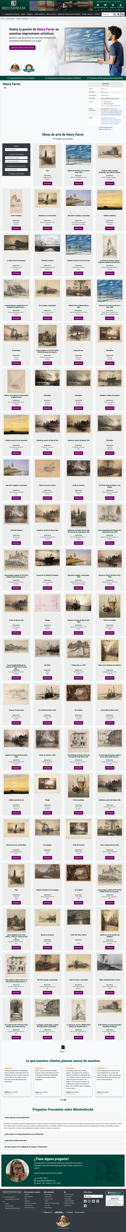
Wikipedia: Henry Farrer (105, 129)
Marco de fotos (51, 14)
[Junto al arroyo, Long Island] (78, 963)
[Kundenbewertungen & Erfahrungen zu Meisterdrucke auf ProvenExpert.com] (29, 68)
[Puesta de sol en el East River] (16, 828)
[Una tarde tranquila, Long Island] (16, 467)
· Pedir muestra (48, 1207)
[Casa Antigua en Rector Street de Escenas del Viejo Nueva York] (78, 741)
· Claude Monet (68, 1196)
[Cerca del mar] (78, 333)
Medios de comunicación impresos (69, 14)
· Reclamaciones (28, 1205)
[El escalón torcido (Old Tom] (16, 1011)
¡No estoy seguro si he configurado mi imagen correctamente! (26, 1147)
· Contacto (26, 1194)
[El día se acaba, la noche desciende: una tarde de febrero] (109, 152)
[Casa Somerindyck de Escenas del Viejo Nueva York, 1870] (109, 513)
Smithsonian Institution (107, 120)
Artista (23, 14)
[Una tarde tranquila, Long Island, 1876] (78, 557)
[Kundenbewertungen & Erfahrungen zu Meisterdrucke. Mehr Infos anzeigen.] (115, 1198)
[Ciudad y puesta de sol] (16, 784)
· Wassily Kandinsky (69, 1201)
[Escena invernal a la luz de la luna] (78, 244)
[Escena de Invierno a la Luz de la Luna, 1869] (78, 155)
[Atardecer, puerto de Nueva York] (47, 423)
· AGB (25, 1199)
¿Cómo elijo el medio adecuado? (16, 1140)
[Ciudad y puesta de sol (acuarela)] (16, 424)
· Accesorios (47, 1205)
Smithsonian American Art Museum (110, 124)
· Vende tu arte (47, 1196)
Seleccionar (47, 183)
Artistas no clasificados (22, 18)
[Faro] (47, 156)
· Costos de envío (48, 1199)
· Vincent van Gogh (68, 1194)
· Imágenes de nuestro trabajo (51, 1203)
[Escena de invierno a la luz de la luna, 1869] (109, 290)
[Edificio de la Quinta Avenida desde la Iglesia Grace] (16, 381)
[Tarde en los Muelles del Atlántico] (109, 651)
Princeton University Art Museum (112, 122)
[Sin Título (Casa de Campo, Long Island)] (109, 468)
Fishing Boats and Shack (114, 115)
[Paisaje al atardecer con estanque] (47, 871)
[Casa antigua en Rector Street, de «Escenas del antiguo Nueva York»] (16, 966)
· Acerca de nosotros (29, 1207)
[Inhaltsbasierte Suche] (118, 14)
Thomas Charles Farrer (115, 105)
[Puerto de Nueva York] (16, 603)
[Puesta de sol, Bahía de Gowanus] (47, 558)
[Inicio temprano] (16, 201)
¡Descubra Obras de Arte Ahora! (22, 48)
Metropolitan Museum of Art (108, 118)
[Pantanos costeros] (47, 243)
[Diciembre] (47, 378)
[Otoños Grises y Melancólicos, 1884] (78, 288)
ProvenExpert (13, 1092)
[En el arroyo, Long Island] (47, 288)
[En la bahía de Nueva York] (47, 692)
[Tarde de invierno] (78, 468)
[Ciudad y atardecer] (109, 200)
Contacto (97, 14)
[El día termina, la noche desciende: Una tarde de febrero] (109, 1006)
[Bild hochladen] (123, 14)
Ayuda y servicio (87, 14)
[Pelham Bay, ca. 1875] (78, 649)
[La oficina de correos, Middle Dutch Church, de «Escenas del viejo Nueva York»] (78, 1011)
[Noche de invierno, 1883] (47, 739)
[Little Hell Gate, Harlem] (78, 917)
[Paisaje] (47, 603)
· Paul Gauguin (67, 1199)
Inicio (2, 18)
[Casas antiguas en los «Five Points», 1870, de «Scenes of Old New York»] (16, 921)
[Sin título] (47, 648)
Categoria (30, 14)
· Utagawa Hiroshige (69, 1203)
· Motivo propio (47, 1194)
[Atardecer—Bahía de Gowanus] (109, 378)
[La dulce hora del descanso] (16, 242)
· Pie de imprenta (28, 1196)
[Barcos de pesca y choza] (47, 468)
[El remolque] (16, 333)
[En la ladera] (78, 693)
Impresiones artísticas (12, 14)
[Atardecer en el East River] (47, 198)
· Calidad (46, 1201)
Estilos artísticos (39, 14)
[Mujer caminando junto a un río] (109, 962)
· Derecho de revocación (30, 1203)
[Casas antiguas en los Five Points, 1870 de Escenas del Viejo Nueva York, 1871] (47, 336)
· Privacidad (27, 1201)
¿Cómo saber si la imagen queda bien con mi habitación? (24, 1134)
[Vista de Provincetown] (16, 694)
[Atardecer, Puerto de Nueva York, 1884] (109, 558)
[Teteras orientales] (110, 606)
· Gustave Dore (67, 1205)
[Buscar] (114, 14)
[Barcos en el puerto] (47, 917)
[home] (2, 14)
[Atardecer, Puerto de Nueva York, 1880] (78, 603)
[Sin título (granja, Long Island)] (47, 963)
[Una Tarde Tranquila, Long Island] (78, 198)
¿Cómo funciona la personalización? (17, 1117)
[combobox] (93, 1196)
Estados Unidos (105, 95)
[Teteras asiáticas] (78, 786)
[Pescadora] (109, 334)
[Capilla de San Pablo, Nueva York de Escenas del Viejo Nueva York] (78, 516)
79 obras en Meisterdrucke (106, 127)
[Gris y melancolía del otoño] (109, 827)
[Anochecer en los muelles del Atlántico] (109, 921)
